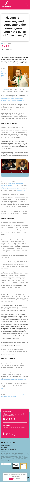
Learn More (18, 478)
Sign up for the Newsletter (8, 449)
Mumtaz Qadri (21, 190)
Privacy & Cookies (5, 445)
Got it (11, 478)
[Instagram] (7, 442)
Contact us (4, 447)
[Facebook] (2, 442)
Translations (5, 451)
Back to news (7, 43)
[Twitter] (4, 442)
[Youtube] (10, 442)
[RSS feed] (14, 442)
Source (4, 174)
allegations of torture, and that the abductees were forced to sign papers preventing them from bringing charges (12, 98)
